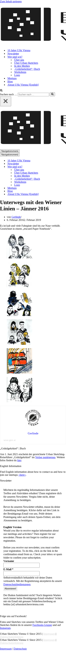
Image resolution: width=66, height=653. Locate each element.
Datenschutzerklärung (11, 636)
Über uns (19, 59)
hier (19, 460)
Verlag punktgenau (45, 457)
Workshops (20, 72)
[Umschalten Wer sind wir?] (59, 166)
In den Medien (22, 65)
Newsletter (13, 53)
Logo (17, 75)
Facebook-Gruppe (42, 625)
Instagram (5, 628)
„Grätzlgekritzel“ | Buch (27, 69)
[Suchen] (1, 90)
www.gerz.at (10, 440)
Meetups (12, 78)
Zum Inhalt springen (11, 1)
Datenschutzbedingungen (16, 584)
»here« (22, 474)
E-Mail (8, 569)
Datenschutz (20, 648)
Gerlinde (16, 216)
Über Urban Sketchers (26, 62)
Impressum (49, 633)
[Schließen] (5, 101)
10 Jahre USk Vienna (18, 50)
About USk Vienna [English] (23, 84)
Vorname (8, 561)
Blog (10, 81)
